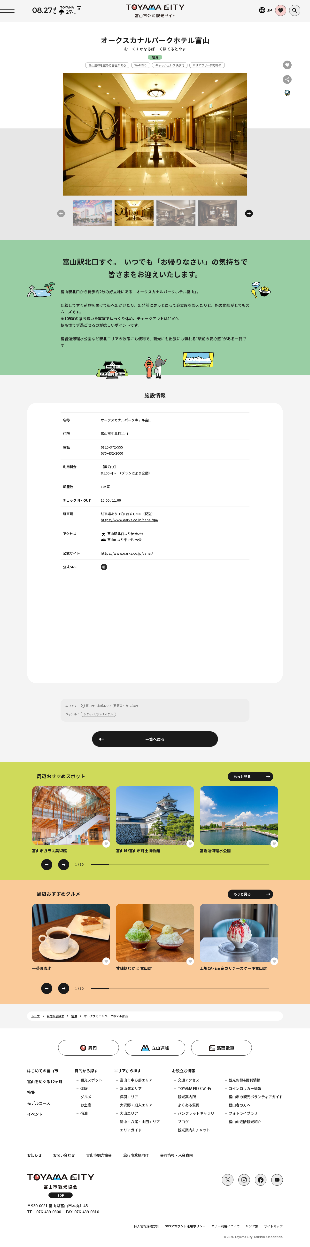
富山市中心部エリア (136, 1079)
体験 (84, 1088)
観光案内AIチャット (194, 1129)
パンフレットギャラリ (196, 1113)
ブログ (183, 1121)
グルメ (85, 1096)
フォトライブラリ (243, 1113)
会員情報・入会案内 (176, 1155)
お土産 (85, 1104)
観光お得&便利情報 (244, 1079)
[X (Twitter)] (227, 1180)
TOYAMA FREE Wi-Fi (194, 1088)
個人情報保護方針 (146, 1226)
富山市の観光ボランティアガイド (256, 1096)
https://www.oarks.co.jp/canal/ (127, 553)
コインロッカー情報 (245, 1088)
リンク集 (252, 1226)
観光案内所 (187, 1096)
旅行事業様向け (136, 1155)
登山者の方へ (239, 1104)
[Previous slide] (46, 864)
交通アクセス (188, 1079)
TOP (60, 1195)
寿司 (92, 1048)
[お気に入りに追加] (287, 65)
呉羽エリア (129, 1096)
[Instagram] (244, 1180)
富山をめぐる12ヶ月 (44, 1081)
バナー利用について (225, 1226)
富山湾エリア (131, 1088)
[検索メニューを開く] (294, 10)
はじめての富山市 (42, 1070)
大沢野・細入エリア (136, 1104)
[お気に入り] (280, 10)
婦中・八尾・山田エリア (140, 1121)
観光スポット (91, 1079)
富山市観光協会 (99, 1155)
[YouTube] (277, 1180)
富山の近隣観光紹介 (245, 1121)
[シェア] (287, 79)
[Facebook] (260, 1180)
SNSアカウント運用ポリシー (185, 1226)
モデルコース (38, 1103)
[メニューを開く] (7, 9)
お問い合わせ (64, 1155)
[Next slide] (249, 213)
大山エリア (129, 1113)
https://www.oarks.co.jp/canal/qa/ (129, 519)
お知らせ (34, 1155)
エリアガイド (131, 1129)
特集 (31, 1092)
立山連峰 (160, 1048)
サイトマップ (273, 1226)
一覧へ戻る (155, 739)
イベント (35, 1114)
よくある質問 (189, 1104)
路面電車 (225, 1048)
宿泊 (84, 1113)
